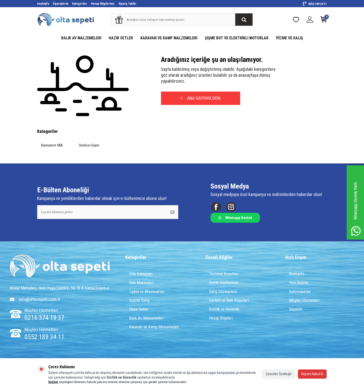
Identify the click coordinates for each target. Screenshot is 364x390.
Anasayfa (296, 273)
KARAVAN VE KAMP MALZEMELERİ (168, 38)
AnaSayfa (43, 3)
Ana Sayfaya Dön (203, 98)
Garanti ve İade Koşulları (229, 300)
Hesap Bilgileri (221, 318)
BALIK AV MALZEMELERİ (81, 38)
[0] (323, 21)
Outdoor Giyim (89, 145)
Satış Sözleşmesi (223, 291)
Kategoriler (79, 3)
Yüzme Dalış (139, 300)
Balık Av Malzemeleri (146, 318)
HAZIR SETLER (121, 38)
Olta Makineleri (141, 282)
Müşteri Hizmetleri (304, 300)
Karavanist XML (52, 145)
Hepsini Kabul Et (312, 374)
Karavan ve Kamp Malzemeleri (154, 326)
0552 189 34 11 (317, 4)
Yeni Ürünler (299, 282)
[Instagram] (230, 206)
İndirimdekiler (300, 291)
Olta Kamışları (140, 273)
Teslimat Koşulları (223, 273)
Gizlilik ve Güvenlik (224, 309)
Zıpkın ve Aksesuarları (147, 291)
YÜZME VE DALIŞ (289, 38)
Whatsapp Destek (238, 218)
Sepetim (295, 309)
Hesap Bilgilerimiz (103, 3)
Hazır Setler (138, 309)
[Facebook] (216, 206)
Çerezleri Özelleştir (279, 374)
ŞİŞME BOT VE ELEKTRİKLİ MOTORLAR (236, 38)
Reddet (53, 382)
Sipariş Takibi (127, 3)
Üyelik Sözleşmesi (223, 282)
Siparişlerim (60, 3)
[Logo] (60, 266)
